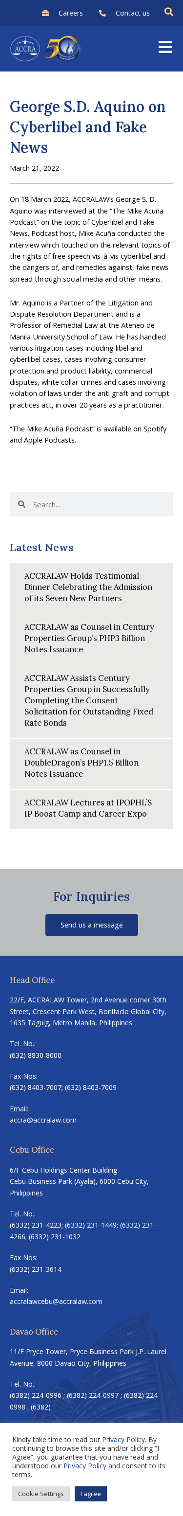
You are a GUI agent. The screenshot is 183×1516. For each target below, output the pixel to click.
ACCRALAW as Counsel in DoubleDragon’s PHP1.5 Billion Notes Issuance (81, 762)
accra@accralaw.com (43, 1119)
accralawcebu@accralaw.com (56, 1301)
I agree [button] (91, 1493)
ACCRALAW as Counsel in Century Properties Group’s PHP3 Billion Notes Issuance (89, 638)
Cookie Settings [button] (41, 1493)
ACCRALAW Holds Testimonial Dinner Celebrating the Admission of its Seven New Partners (88, 587)
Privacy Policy (123, 1439)
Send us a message (92, 924)
